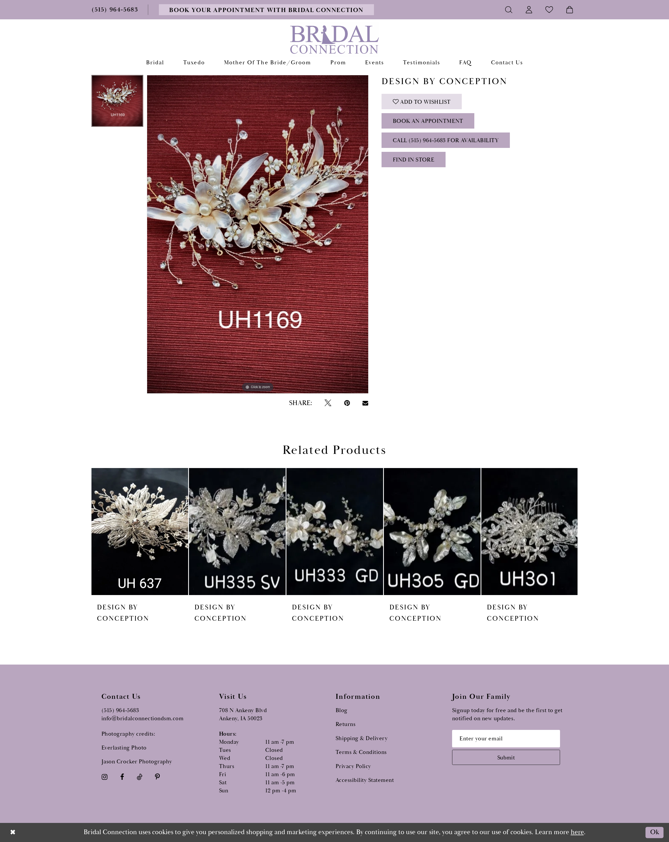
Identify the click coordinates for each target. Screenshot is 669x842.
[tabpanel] (117, 102)
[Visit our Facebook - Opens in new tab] (122, 777)
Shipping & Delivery (362, 738)
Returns (346, 724)
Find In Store (413, 160)
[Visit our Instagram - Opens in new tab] (104, 777)
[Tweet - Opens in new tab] (328, 403)
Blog (342, 710)
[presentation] (139, 531)
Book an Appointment (428, 121)
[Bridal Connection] (334, 39)
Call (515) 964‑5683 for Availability (446, 140)
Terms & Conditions (361, 752)
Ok (654, 832)
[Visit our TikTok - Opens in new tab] (139, 777)
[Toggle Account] (529, 9)
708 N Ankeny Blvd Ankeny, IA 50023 (243, 714)
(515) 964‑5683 (120, 710)
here (577, 832)
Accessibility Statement (365, 780)
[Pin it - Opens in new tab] (347, 403)
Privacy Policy (353, 766)
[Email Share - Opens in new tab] (365, 403)
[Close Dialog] (12, 832)
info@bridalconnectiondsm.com (142, 718)
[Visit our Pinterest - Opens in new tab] (157, 777)
